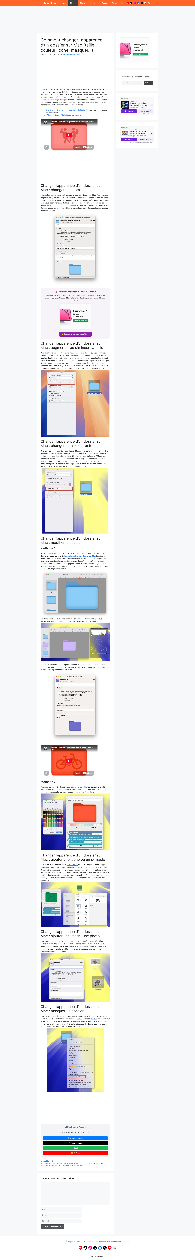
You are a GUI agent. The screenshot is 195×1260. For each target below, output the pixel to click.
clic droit (96, 203)
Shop (122, 3)
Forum (114, 3)
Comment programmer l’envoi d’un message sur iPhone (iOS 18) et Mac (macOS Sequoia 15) (74, 1163)
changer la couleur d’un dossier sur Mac (79, 556)
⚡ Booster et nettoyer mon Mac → (75, 334)
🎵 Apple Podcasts (75, 1143)
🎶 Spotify (75, 1148)
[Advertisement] (97, 18)
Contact (126, 1242)
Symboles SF (72, 865)
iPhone (82, 3)
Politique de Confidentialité (110, 1242)
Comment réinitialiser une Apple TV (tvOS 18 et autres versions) (64, 1165)
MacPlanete (51, 3)
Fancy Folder (82, 787)
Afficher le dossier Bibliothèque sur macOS (63, 115)
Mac (71, 3)
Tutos (94, 3)
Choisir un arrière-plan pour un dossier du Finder (66, 110)
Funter (79, 1019)
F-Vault (94, 1019)
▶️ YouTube (75, 1153)
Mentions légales (91, 1242)
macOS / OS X (48, 1161)
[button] (149, 3)
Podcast (105, 3)
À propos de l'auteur (74, 1242)
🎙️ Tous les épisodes (75, 1138)
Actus (64, 3)
